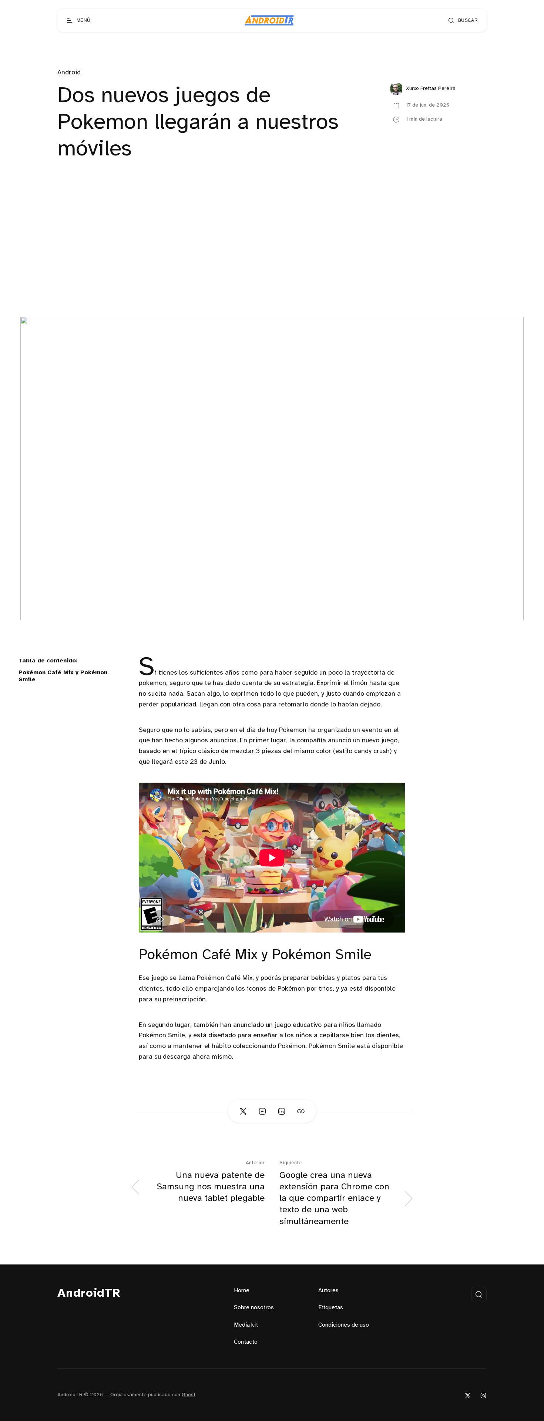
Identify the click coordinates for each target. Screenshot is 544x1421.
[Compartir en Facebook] (262, 1111)
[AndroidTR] (269, 20)
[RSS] (483, 1395)
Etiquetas (330, 1307)
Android (69, 72)
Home (241, 1290)
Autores (328, 1290)
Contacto (246, 1342)
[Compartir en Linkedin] (282, 1111)
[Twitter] (467, 1395)
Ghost (188, 1395)
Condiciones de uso (343, 1325)
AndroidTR (89, 1293)
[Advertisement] (272, 261)
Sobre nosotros (254, 1307)
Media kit (246, 1325)
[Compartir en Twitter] (243, 1111)
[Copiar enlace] (301, 1111)
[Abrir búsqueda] (479, 1294)
